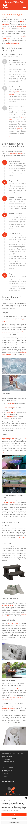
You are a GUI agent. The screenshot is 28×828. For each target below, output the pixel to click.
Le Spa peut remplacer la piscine (14, 153)
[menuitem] (24, 7)
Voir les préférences (14, 822)
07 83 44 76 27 (18, 1)
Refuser (14, 818)
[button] (26, 798)
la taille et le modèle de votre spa (14, 397)
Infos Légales (18, 826)
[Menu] (24, 7)
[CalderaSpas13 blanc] (11, 7)
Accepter (14, 814)
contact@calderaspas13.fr (14, 3)
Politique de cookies (10, 826)
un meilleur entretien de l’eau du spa (16, 518)
